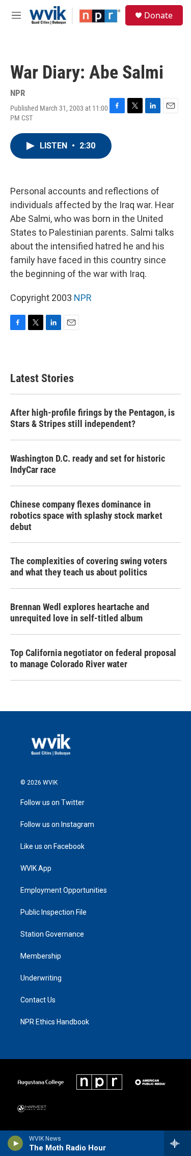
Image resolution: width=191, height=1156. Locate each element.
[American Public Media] (150, 1082)
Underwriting (41, 978)
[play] (15, 1143)
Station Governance (52, 934)
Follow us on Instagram (57, 824)
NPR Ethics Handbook (54, 1022)
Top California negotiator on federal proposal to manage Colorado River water (93, 658)
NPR (83, 297)
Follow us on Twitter (52, 803)
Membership (40, 956)
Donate (158, 15)
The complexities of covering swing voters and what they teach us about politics (88, 566)
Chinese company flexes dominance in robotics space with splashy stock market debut (86, 515)
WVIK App (35, 868)
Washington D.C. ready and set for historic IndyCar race (87, 464)
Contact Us (38, 1000)
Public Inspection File (53, 912)
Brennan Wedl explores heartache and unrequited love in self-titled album (79, 612)
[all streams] (177, 1143)
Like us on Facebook (52, 846)
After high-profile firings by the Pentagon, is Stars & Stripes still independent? (92, 418)
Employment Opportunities (63, 890)
